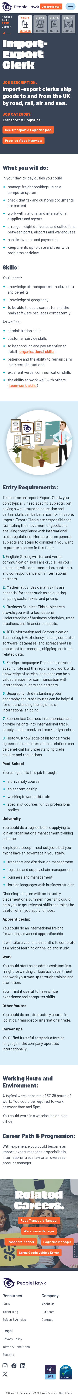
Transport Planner (20, 1242)
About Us (48, 1304)
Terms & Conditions (16, 1347)
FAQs (6, 1304)
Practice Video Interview (23, 140)
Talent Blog (10, 1312)
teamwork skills (22, 385)
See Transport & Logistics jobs (28, 130)
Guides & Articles (14, 1319)
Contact (47, 1319)
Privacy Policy (12, 1339)
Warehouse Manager (39, 1231)
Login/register (51, 6)
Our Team (48, 1312)
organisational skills (36, 351)
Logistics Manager (57, 1242)
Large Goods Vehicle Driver (39, 1252)
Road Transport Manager (39, 1220)
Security (8, 1354)
